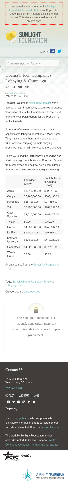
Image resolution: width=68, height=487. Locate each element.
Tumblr (29, 401)
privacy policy (18, 418)
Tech (20, 285)
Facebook (52, 51)
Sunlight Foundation (26, 37)
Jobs (36, 396)
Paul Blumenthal (16, 93)
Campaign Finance (42, 281)
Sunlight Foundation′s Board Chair (32, 8)
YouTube (34, 401)
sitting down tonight (40, 102)
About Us (24, 396)
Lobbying (10, 285)
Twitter (59, 51)
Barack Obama (21, 281)
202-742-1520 (13, 388)
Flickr (18, 401)
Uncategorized (32, 291)
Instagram (23, 401)
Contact (9, 396)
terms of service (51, 427)
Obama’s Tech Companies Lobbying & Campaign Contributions (28, 80)
